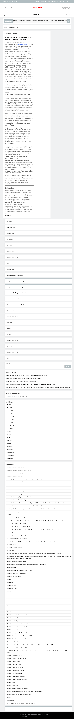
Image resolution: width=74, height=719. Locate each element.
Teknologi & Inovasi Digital (13, 661)
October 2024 (10, 458)
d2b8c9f (8, 42)
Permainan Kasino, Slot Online (14, 576)
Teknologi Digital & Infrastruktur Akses (16, 676)
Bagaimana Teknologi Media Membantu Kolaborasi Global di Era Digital (20, 20)
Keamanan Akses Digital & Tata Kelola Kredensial (18, 526)
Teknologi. (9, 697)
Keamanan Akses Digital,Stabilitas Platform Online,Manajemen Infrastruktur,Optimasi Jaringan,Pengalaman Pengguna (35, 529)
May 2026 (9, 405)
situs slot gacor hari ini (12, 257)
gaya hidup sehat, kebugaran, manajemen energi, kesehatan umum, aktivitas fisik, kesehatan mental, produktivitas (34, 509)
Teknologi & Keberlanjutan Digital (15, 667)
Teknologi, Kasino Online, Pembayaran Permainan (18, 694)
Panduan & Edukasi (11, 544)
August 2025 (10, 428)
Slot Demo (9, 603)
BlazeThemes (23, 716)
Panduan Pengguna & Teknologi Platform (16, 561)
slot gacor (9, 245)
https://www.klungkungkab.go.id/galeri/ (16, 293)
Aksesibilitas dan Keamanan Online (15, 467)
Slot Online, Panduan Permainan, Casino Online (18, 627)
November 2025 (10, 419)
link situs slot (10, 239)
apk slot (9, 334)
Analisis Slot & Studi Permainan (14, 476)
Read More (7, 215)
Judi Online (9, 515)
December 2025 (10, 416)
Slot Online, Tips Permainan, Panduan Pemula (18, 639)
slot (8, 263)
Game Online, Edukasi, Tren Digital (15, 494)
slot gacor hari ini (22, 44)
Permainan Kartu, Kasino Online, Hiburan (16, 573)
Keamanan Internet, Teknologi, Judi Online (17, 538)
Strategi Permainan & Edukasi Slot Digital (17, 647)
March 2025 (9, 443)
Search (8, 364)
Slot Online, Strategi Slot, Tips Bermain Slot (17, 633)
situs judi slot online (12, 588)
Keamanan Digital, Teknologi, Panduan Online (17, 535)
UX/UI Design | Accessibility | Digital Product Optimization (21, 703)
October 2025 (10, 422)
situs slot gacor (10, 233)
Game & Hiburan (11, 485)
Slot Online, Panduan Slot (13, 630)
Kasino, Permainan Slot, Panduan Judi (16, 517)
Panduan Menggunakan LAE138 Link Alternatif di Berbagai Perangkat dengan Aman (27, 375)
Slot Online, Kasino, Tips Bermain (15, 621)
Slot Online (9, 612)
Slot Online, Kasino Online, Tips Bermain (16, 618)
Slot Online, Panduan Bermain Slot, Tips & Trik (18, 624)
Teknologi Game (11, 682)
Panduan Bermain (11, 550)
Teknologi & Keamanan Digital (14, 664)
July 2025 (9, 431)
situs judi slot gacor (11, 585)
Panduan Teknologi (11, 567)
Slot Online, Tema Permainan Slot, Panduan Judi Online (20, 636)
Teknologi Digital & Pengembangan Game (17, 679)
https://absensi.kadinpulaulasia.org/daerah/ (17, 281)
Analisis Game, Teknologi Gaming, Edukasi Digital (19, 470)
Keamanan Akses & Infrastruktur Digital (16, 523)
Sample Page (35, 14)
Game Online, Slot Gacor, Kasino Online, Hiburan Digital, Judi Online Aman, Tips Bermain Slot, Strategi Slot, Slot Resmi (35, 503)
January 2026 (10, 414)
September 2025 (11, 425)
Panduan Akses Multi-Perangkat (14, 547)
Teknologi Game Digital (12, 685)
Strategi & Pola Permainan (13, 641)
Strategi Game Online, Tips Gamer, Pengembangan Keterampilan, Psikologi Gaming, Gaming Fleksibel (31, 645)
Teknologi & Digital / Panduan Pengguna (16, 658)
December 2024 (10, 452)
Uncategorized (10, 700)
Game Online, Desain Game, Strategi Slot (16, 491)
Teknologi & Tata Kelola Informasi (15, 673)
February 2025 (10, 446)
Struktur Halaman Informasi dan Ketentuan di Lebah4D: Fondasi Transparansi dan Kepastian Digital (44, 1)
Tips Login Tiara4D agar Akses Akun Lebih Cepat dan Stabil (57, 20)
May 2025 (9, 437)
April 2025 (9, 440)
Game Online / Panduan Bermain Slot (15, 488)
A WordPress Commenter (13, 396)
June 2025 (9, 434)
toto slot (9, 328)
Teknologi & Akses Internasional (14, 655)
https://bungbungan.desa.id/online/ (15, 304)
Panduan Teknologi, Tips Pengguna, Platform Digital (19, 570)
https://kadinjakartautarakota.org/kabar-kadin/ (18, 287)
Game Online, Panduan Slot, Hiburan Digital (17, 500)
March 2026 (9, 408)
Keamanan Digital (11, 532)
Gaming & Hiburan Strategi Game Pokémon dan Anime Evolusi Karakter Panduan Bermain (28, 506)
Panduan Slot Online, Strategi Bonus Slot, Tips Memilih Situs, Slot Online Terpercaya (27, 564)
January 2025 (10, 449)
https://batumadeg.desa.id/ (13, 299)
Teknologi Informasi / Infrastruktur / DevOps (17, 688)
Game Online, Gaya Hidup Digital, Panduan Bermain (19, 497)
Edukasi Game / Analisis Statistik (15, 482)
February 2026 (10, 410)
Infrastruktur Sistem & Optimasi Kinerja (16, 512)
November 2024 (10, 455)
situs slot (9, 591)
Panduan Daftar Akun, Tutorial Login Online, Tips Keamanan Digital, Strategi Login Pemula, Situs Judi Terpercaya (34, 553)
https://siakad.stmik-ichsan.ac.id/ (15, 275)
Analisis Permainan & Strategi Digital (15, 473)
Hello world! (24, 396)
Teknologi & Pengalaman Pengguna (15, 670)
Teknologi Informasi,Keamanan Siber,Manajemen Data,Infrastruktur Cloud (24, 691)
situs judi (9, 579)
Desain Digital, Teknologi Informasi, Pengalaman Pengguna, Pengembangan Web (26, 479)
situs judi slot (10, 582)
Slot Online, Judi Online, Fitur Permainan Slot (17, 615)
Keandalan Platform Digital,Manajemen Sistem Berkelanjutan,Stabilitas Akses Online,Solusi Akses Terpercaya (33, 541)
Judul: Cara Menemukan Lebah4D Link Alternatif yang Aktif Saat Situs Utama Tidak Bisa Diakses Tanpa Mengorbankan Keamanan (38, 387)
